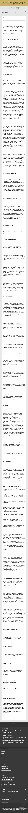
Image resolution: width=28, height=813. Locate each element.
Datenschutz (4, 756)
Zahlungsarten (4, 766)
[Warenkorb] (25, 12)
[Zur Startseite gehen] (14, 8)
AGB (2, 753)
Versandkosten (21, 807)
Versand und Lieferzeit (6, 770)
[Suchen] (16, 12)
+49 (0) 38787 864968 (7, 780)
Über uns (3, 764)
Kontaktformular (12, 784)
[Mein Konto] (22, 12)
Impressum (3, 755)
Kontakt (3, 751)
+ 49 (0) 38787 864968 (16, 3)
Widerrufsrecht (4, 768)
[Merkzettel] (19, 12)
